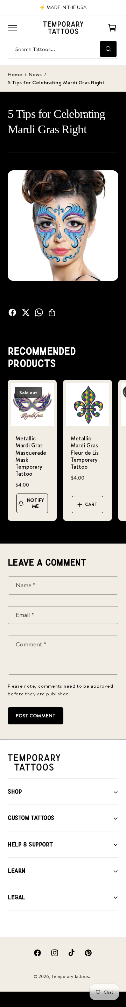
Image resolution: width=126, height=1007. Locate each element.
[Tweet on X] (25, 312)
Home (15, 74)
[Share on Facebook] (12, 312)
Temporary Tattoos (70, 976)
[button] (12, 27)
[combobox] (63, 49)
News (35, 74)
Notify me (35, 503)
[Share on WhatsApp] (38, 312)
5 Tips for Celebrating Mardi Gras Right (56, 82)
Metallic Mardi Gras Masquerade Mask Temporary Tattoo (30, 456)
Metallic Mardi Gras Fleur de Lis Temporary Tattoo (85, 452)
